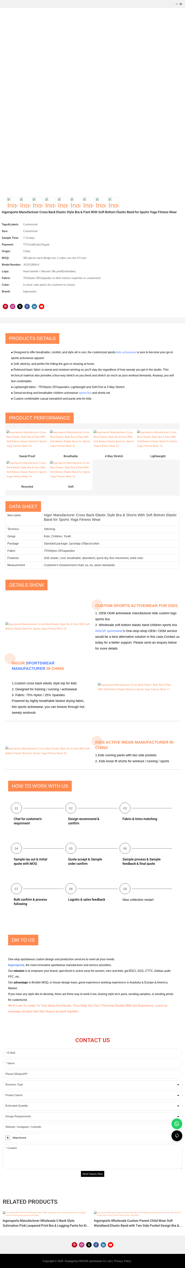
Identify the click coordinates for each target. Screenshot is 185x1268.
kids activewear (126, 352)
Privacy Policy (122, 1261)
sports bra (85, 392)
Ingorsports (16, 965)
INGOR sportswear (109, 631)
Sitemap (138, 1261)
